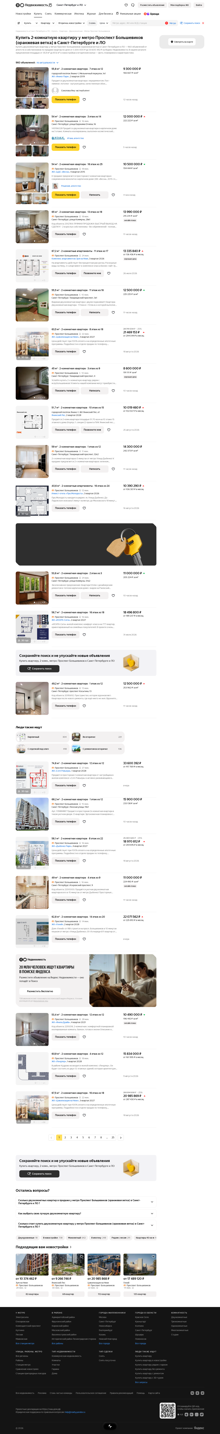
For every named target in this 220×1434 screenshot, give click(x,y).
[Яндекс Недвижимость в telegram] (202, 1393)
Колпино (139, 1326)
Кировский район (60, 1326)
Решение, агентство (71, 186)
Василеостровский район (64, 1334)
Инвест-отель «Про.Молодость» (67, 493)
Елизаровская (22, 1321)
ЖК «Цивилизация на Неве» (65, 337)
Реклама (42, 1393)
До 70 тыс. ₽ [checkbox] (68, 548)
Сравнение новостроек (27, 1369)
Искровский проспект (80, 885)
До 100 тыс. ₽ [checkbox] (88, 548)
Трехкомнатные (179, 1321)
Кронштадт (140, 1321)
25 (113, 1137)
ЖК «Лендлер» (59, 1061)
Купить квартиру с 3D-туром (149, 1378)
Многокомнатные (179, 1330)
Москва (102, 1317)
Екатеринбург (106, 1330)
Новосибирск (105, 1326)
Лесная (19, 1334)
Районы (19, 1360)
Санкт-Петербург (60, 124)
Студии (174, 1334)
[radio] (65, 1138)
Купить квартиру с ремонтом (149, 1373)
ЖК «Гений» (57, 924)
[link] (199, 5)
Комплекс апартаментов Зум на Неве (70, 258)
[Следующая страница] (121, 1137)
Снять (102, 1356)
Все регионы (22, 1356)
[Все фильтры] (19, 23)
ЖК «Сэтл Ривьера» (61, 771)
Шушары (139, 1334)
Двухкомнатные (179, 1317)
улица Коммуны (77, 219)
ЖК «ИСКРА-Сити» (61, 620)
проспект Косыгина (78, 691)
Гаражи (55, 1369)
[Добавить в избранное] (84, 99)
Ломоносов (140, 1339)
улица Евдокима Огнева (81, 124)
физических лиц (41, 1001)
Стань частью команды (61, 1393)
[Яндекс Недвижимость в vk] (192, 1393)
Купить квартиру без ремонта (149, 1369)
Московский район (61, 1330)
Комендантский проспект (28, 1326)
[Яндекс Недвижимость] (34, 5)
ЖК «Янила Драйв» (61, 1022)
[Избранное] (126, 5)
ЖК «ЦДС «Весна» (60, 172)
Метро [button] (173, 23)
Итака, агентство (75, 138)
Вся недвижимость (25, 1393)
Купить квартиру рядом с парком (151, 1365)
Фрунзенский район (61, 1321)
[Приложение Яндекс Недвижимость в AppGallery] (196, 1414)
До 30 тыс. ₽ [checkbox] (29, 548)
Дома (54, 1373)
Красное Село (142, 1317)
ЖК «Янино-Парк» (60, 76)
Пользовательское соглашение (91, 1393)
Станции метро (23, 1365)
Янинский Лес (58, 415)
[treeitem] (24, 13)
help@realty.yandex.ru (75, 1412)
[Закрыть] (203, 23)
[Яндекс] (199, 1428)
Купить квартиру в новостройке (151, 1360)
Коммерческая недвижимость (66, 1356)
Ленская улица (76, 807)
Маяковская (21, 1339)
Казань (102, 1334)
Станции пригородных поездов (31, 1373)
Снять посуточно (107, 1360)
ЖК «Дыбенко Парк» (62, 846)
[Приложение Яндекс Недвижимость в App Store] (186, 1414)
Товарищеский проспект (81, 298)
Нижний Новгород (108, 1339)
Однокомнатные (179, 1326)
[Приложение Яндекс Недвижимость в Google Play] (191, 1414)
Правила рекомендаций (121, 1393)
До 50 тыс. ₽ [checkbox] (49, 548)
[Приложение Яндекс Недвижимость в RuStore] (202, 1414)
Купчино (20, 1330)
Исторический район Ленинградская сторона (74, 1339)
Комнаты (56, 1360)
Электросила (22, 1317)
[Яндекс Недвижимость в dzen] (197, 1393)
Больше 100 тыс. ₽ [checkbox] (32, 557)
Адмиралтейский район (63, 1317)
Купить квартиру (143, 1356)
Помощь (141, 1393)
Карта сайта (154, 1393)
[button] (132, 5)
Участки (56, 1365)
